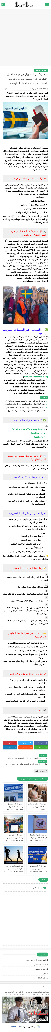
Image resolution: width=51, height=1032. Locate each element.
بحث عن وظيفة (41, 70)
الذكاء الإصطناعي (40, 964)
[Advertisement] (25, 38)
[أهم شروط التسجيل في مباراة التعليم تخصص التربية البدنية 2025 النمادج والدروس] (13, 855)
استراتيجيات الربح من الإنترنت (36, 960)
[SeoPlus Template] (38, 1026)
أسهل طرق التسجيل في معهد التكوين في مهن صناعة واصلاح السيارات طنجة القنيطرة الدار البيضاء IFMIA (38, 871)
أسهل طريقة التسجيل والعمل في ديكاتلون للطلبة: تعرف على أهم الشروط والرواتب (24, 407)
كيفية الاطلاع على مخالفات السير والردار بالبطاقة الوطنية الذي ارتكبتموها (24, 404)
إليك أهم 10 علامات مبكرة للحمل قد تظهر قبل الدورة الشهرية (37, 806)
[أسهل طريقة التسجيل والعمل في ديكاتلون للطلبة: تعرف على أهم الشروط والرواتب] (13, 793)
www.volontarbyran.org (36, 376)
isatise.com (15, 1026)
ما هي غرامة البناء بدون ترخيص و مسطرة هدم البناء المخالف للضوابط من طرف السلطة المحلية (24, 401)
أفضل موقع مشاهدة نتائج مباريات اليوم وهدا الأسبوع (26, 410)
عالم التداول (42, 978)
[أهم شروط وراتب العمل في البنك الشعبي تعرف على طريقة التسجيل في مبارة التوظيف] (37, 824)
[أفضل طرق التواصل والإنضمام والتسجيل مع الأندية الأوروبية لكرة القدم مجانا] (13, 824)
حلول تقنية (42, 973)
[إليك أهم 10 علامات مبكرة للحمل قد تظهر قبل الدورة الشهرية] (37, 793)
